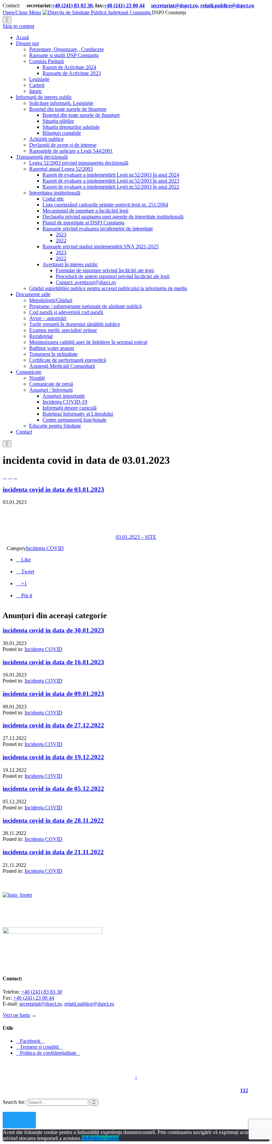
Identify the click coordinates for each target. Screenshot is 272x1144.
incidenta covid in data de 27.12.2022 (53, 725)
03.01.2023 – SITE (136, 537)
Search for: (14, 1102)
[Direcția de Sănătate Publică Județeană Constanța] (97, 12)
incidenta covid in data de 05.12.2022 (53, 788)
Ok (84, 1138)
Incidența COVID (45, 548)
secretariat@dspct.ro (40, 1004)
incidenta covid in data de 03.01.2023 (53, 489)
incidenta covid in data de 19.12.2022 (53, 757)
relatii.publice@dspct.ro (89, 1004)
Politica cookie (103, 1138)
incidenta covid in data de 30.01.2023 (53, 630)
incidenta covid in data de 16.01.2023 (53, 662)
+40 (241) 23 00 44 (124, 5)
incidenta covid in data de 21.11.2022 (53, 852)
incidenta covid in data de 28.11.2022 (53, 820)
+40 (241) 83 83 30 (72, 5)
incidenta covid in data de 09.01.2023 (53, 693)
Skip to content (18, 26)
